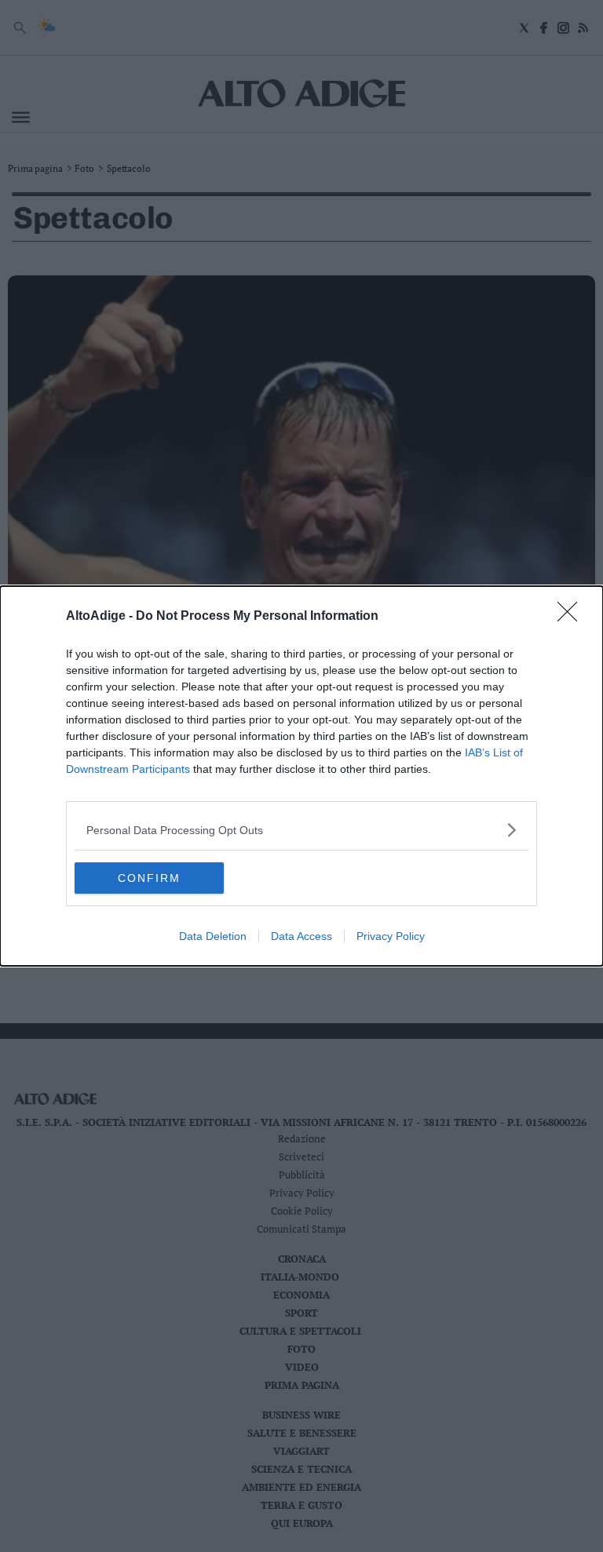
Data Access (301, 936)
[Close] (572, 617)
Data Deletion (213, 936)
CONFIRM (149, 878)
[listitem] (301, 830)
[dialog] (301, 776)
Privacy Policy (390, 936)
